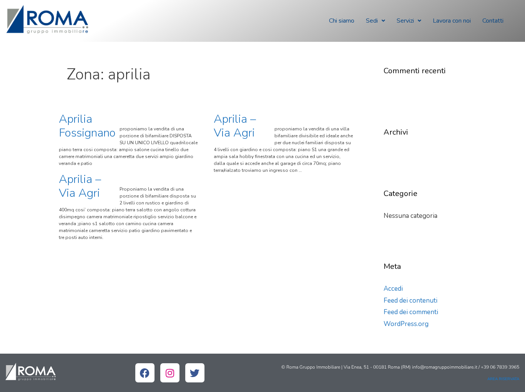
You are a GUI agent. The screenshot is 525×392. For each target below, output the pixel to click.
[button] (375, 21)
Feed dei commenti (411, 312)
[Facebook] (145, 372)
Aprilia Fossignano (87, 126)
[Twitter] (194, 372)
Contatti (492, 20)
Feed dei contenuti (410, 300)
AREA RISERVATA (503, 379)
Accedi (393, 288)
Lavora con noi (452, 20)
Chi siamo (341, 20)
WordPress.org (406, 324)
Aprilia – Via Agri (235, 126)
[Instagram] (169, 372)
